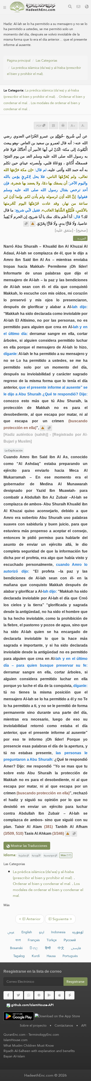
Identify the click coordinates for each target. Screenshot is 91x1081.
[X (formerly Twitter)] (18, 995)
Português (70, 956)
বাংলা (18, 940)
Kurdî (36, 956)
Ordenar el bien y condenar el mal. (42, 883)
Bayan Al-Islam (14, 1056)
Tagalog (19, 956)
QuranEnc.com (14, 1035)
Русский (70, 940)
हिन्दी (48, 948)
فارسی (76, 948)
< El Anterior (30, 919)
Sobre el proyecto (33, 1025)
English (26, 932)
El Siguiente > (60, 919)
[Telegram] (39, 995)
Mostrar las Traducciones (28, 846)
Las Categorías (46, 60)
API (83, 1025)
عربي (11, 932)
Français (34, 940)
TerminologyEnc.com (43, 1035)
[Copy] (26, 224)
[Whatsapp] (28, 995)
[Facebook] (8, 995)
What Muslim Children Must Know (29, 1045)
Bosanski (16, 948)
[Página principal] (4, 7)
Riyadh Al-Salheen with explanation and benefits (39, 1051)
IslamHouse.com (16, 1040)
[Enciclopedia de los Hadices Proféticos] (32, 7)
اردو (41, 932)
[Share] (53, 125)
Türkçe (52, 940)
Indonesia (58, 932)
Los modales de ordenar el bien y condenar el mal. (48, 889)
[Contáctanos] (78, 7)
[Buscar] (70, 7)
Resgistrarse (75, 982)
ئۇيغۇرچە (77, 932)
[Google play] (49, 995)
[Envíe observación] (32, 224)
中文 (61, 948)
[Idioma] (87, 7)
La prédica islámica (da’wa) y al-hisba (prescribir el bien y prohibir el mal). (44, 71)
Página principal (18, 60)
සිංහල (34, 948)
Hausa (51, 956)
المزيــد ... (80, 238)
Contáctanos (64, 1025)
